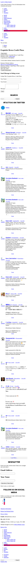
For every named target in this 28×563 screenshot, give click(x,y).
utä (6, 362)
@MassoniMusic (17, 378)
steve (7, 167)
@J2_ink (11, 386)
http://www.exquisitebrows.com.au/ (9, 64)
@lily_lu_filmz (13, 293)
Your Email (3, 81)
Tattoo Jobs (6, 23)
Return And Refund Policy (7, 511)
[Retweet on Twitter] (8, 128)
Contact (6, 29)
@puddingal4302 (16, 220)
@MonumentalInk (18, 338)
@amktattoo (12, 446)
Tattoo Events (7, 22)
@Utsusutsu (14, 304)
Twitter (12, 127)
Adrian (7, 446)
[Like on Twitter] (10, 128)
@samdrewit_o (14, 147)
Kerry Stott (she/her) (11, 258)
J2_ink (7, 386)
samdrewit (8, 147)
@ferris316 (11, 167)
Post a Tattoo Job (11, 26)
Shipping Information (6, 508)
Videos (5, 19)
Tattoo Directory (8, 18)
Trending (6, 12)
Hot (5, 11)
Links (5, 28)
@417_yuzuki (14, 113)
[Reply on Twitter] (6, 128)
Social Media (7, 21)
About (5, 16)
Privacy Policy (4, 514)
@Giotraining (18, 132)
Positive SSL (4, 561)
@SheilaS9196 (15, 322)
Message (3, 88)
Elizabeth (8, 237)
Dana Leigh (9, 220)
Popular (6, 10)
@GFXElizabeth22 (14, 237)
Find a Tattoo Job (11, 25)
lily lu (7, 293)
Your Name (3, 79)
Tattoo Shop (12, 56)
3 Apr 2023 (20, 113)
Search (17, 98)
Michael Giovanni (10, 132)
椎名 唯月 (8, 113)
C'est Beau (8, 322)
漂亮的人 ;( (9, 304)
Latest (5, 8)
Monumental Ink (10, 338)
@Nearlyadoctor (20, 258)
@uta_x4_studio (11, 362)
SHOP (5, 15)
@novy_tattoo (20, 178)
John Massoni (9, 378)
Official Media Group (19, 524)
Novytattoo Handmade (12, 178)
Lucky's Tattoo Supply (6, 2)
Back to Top (4, 527)
